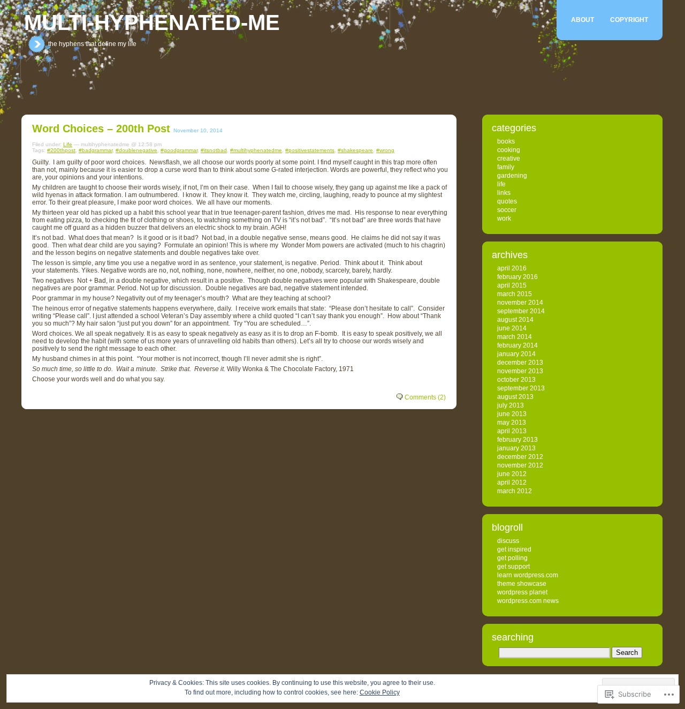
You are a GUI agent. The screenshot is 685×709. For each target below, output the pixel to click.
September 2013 (521, 388)
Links (504, 193)
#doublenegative (136, 150)
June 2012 (512, 474)
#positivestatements (309, 150)
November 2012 (520, 465)
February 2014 (517, 345)
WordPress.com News (528, 601)
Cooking (508, 150)
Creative (508, 158)
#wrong (385, 150)
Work (504, 218)
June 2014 (512, 328)
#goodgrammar (179, 150)
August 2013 (515, 397)
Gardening (512, 175)
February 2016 (517, 277)
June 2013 (512, 414)
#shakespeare (355, 150)
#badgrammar (95, 150)
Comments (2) (425, 397)
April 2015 (512, 285)
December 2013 (520, 362)
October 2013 (516, 379)
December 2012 (520, 457)
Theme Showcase (521, 583)
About (582, 20)
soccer (506, 210)
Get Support (513, 566)
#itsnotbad (214, 150)
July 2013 (510, 405)
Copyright (629, 20)
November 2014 (520, 302)
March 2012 (514, 491)
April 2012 (512, 482)
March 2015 (514, 294)
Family (505, 167)
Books (506, 141)
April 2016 (512, 268)
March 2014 (514, 337)
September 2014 (521, 311)
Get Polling (512, 558)
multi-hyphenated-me (152, 22)
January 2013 (516, 448)
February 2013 (517, 439)
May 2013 (511, 422)
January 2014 (516, 354)
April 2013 (512, 431)
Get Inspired (514, 549)
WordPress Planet (522, 592)
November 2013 (520, 371)
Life (67, 144)
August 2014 (515, 319)
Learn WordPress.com (527, 575)
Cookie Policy (380, 692)
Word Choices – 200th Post (101, 128)
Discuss (508, 541)
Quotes (507, 201)
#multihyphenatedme (256, 150)
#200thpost (61, 150)
